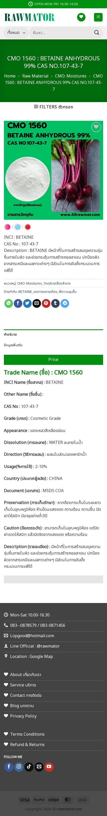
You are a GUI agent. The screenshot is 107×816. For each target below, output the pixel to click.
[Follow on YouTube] (49, 767)
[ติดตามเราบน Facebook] (9, 767)
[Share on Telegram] (65, 303)
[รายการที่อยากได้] (81, 17)
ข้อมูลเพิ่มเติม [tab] (13, 345)
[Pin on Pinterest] (46, 303)
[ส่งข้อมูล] (97, 33)
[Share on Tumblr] (55, 303)
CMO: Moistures (70, 76)
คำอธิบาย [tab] (10, 334)
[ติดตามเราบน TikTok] (29, 767)
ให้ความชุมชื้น (68, 291)
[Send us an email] (39, 767)
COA (59, 491)
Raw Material (35, 76)
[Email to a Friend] (36, 303)
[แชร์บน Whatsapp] (8, 303)
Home (10, 76)
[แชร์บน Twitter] (27, 303)
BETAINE (25, 291)
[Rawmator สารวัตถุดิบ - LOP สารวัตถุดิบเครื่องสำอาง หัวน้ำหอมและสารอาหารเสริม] (30, 17)
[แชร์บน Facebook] (18, 303)
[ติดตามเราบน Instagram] (18, 767)
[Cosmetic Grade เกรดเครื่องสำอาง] (7, 227)
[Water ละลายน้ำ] (18, 227)
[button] (98, 17)
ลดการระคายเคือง (45, 291)
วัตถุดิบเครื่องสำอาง (57, 283)
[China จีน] (28, 227)
